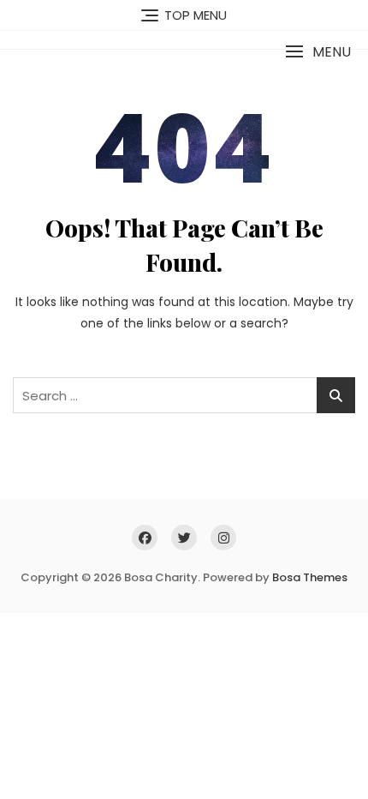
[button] (318, 52)
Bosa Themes (309, 577)
